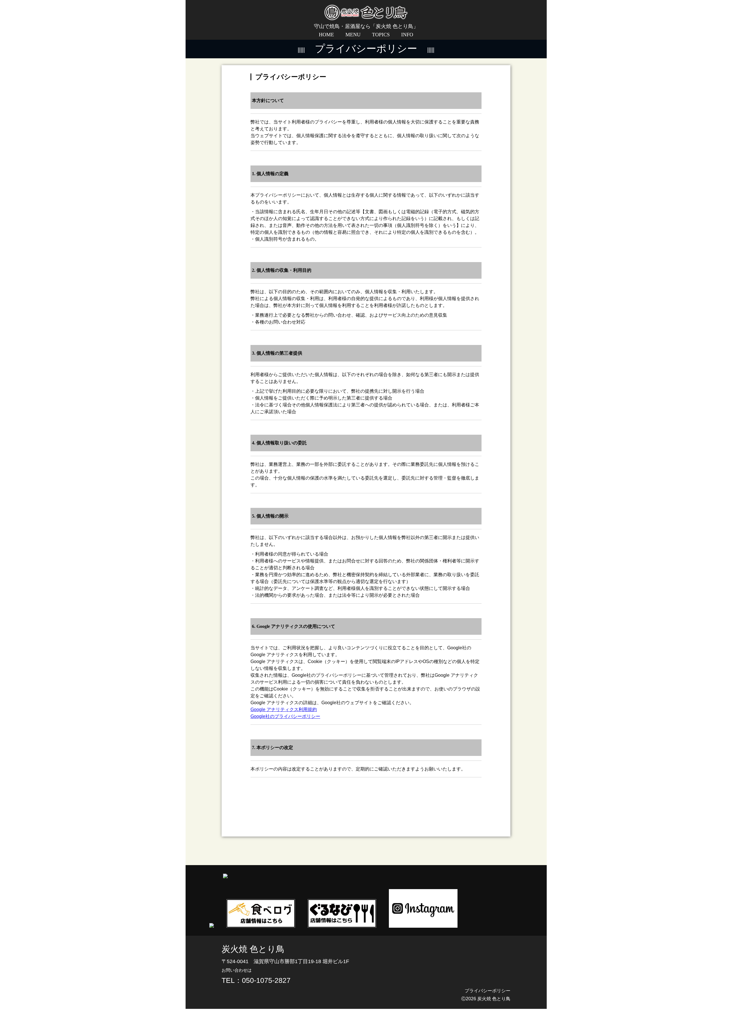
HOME (326, 34)
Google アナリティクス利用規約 (283, 709)
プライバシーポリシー (487, 990)
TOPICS (381, 34)
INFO (407, 34)
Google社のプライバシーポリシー (285, 716)
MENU (353, 34)
